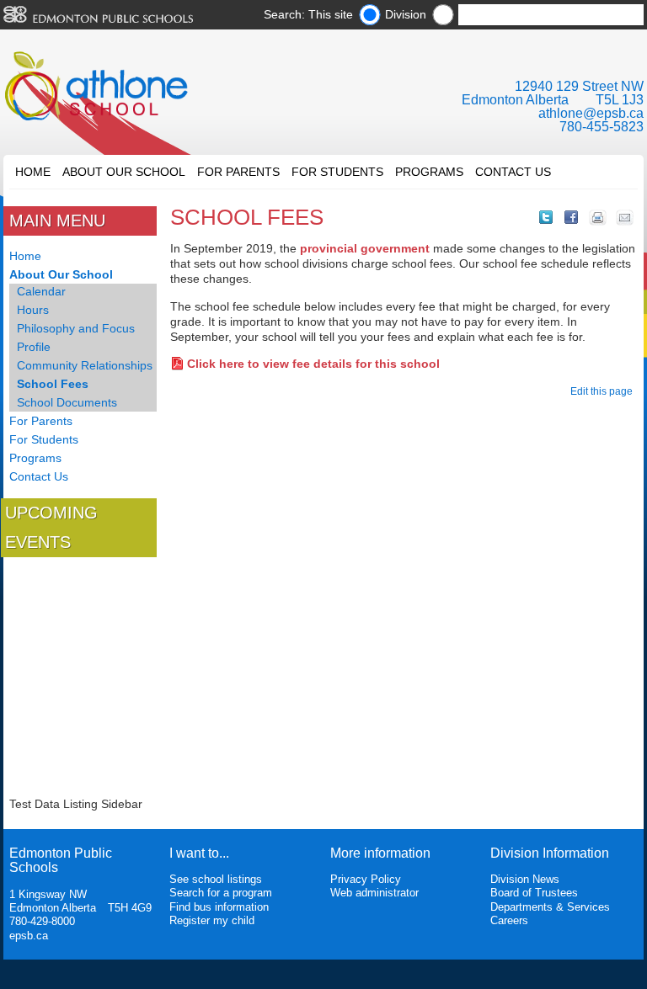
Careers (509, 920)
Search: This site (308, 14)
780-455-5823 (601, 127)
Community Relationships (84, 365)
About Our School (123, 171)
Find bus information (219, 907)
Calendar (41, 291)
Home (33, 171)
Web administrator (374, 892)
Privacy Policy (365, 879)
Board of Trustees (534, 892)
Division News (524, 879)
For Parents (238, 171)
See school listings (215, 879)
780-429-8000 (42, 921)
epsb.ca (28, 935)
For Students (337, 171)
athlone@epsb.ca (591, 113)
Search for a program (220, 892)
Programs (429, 171)
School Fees (52, 384)
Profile (34, 347)
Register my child (211, 920)
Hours (33, 309)
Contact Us (513, 171)
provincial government (365, 248)
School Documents (67, 402)
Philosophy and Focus (76, 328)
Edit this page (604, 391)
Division (405, 14)
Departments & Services (550, 907)
